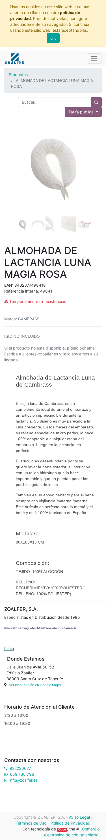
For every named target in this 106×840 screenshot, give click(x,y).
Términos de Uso (31, 823)
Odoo (62, 829)
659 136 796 (22, 774)
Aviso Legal (79, 817)
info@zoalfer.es (23, 780)
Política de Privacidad (70, 823)
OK (53, 38)
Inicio (9, 648)
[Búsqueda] (96, 102)
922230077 (20, 768)
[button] (11, 173)
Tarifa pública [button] (81, 111)
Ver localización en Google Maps (35, 685)
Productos (18, 74)
